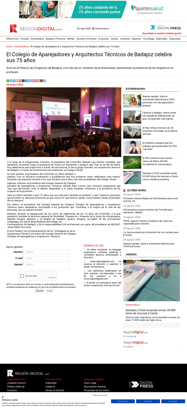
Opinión (19, 264)
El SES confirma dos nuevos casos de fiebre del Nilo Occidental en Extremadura (157, 161)
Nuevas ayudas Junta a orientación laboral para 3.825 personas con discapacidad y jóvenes (158, 101)
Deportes (136, 38)
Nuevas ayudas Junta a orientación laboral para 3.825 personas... (148, 245)
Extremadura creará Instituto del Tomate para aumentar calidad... (148, 211)
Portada (24, 38)
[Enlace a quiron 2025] (93, 9)
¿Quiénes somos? (16, 382)
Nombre (19, 251)
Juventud (125, 38)
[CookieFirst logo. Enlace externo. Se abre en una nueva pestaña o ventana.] (3, 397)
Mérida (70, 38)
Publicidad (50, 382)
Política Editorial (15, 386)
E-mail (20, 258)
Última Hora (12, 38)
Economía (103, 38)
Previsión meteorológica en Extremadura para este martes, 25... (150, 200)
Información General (95, 386)
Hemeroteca (102, 28)
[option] (93, 9)
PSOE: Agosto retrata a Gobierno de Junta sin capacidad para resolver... (147, 222)
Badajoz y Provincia (55, 38)
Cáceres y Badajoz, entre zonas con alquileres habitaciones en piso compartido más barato (159, 115)
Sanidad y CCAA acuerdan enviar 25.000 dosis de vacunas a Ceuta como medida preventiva (160, 176)
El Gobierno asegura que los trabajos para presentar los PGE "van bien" (159, 145)
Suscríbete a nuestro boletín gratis (161, 33)
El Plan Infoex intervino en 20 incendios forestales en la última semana (159, 130)
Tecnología (148, 38)
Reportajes (161, 38)
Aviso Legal (90, 382)
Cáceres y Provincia (86, 38)
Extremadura (37, 38)
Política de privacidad (100, 395)
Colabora (50, 386)
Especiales (175, 38)
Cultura (114, 38)
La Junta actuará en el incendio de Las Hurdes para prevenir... (150, 233)
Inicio (9, 46)
